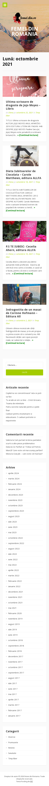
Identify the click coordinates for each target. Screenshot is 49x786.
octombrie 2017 (15, 667)
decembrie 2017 (15, 656)
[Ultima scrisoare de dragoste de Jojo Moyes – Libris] (24, 86)
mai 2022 (12, 564)
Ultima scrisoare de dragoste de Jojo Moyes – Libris (23, 105)
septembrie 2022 (16, 543)
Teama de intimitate (15, 403)
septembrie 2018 (16, 645)
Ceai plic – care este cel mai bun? (28, 453)
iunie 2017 (13, 688)
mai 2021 (12, 608)
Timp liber (12, 758)
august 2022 (14, 548)
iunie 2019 (13, 635)
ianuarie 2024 (14, 489)
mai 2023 (12, 532)
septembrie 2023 (16, 510)
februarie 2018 (15, 651)
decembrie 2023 (15, 494)
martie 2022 (13, 575)
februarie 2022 (15, 581)
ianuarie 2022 (14, 586)
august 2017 (14, 678)
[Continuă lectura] (28, 135)
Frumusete (13, 742)
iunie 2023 (13, 527)
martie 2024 (13, 478)
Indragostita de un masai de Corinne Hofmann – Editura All (23, 313)
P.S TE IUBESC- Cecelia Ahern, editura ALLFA (21, 248)
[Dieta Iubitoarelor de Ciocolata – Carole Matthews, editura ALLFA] (24, 156)
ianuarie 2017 (14, 715)
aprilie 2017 (13, 699)
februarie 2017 (15, 710)
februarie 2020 (15, 613)
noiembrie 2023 (15, 500)
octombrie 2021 (15, 602)
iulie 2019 (12, 629)
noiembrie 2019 (15, 618)
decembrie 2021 (15, 591)
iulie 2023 (12, 521)
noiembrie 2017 (15, 661)
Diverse (11, 737)
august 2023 (14, 516)
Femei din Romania (24, 31)
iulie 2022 (12, 554)
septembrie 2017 (16, 672)
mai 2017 (12, 694)
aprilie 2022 (13, 570)
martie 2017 (13, 705)
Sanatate (12, 753)
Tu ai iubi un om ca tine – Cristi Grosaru (23, 400)
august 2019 (14, 624)
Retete (11, 747)
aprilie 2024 (13, 473)
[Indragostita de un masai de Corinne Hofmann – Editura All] (24, 294)
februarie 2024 (15, 484)
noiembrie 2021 (15, 597)
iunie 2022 (13, 559)
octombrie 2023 (15, 505)
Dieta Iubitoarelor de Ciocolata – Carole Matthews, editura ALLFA (23, 174)
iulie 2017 (12, 683)
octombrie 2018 (15, 640)
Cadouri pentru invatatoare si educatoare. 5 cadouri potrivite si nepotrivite (21, 417)
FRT (31, 781)
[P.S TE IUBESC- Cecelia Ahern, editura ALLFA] (24, 231)
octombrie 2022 (15, 538)
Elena (10, 112)
